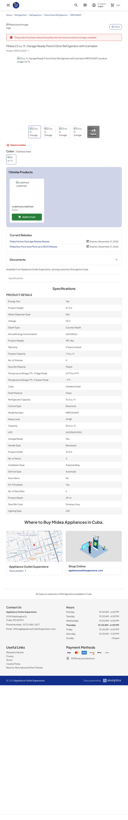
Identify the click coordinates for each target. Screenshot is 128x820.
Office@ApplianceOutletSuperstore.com (34, 628)
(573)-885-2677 (31, 624)
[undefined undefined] (27, 192)
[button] (34, 132)
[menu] (8, 5)
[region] (64, 200)
